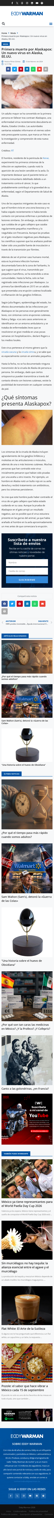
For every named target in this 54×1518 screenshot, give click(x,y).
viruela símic (27, 351)
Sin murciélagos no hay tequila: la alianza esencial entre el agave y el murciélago (25, 1267)
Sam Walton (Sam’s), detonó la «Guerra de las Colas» (25, 722)
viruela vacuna (9, 351)
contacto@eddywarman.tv (27, 1481)
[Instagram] (27, 3)
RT (12, 150)
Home (4, 33)
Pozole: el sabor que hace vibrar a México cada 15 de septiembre (25, 1388)
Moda (13, 33)
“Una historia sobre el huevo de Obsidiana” (24, 764)
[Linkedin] (32, 3)
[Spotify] (42, 3)
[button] (50, 23)
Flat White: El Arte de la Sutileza (23, 1329)
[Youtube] (37, 3)
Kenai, (46, 158)
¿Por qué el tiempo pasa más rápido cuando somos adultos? (24, 677)
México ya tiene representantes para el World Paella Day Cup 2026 (27, 1204)
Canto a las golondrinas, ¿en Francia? (25, 1088)
